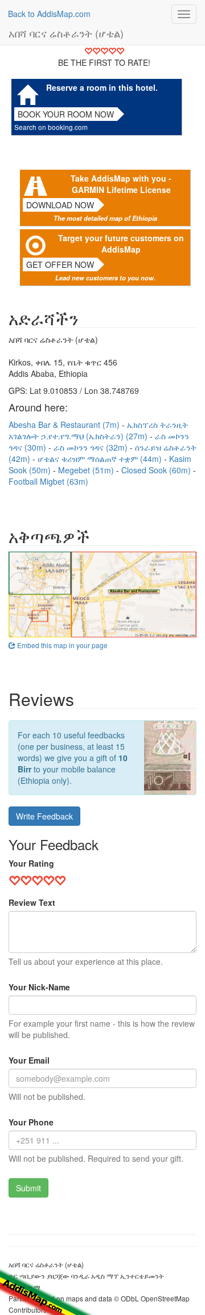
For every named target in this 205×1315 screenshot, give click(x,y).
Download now (60, 205)
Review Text (32, 902)
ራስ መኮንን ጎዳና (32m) (92, 447)
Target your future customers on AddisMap (121, 243)
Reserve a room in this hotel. (102, 87)
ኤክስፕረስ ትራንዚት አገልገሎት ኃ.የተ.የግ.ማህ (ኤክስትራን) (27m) (98, 430)
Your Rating (31, 863)
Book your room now (66, 114)
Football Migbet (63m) (48, 481)
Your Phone (31, 1122)
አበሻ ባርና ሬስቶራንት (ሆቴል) (66, 33)
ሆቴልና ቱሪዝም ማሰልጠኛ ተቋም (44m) (101, 458)
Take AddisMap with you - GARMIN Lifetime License (121, 184)
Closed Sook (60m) (157, 470)
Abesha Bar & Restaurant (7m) (65, 424)
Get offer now (60, 264)
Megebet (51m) (87, 470)
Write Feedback (44, 816)
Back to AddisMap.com (49, 13)
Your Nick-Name (39, 987)
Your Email (29, 1060)
